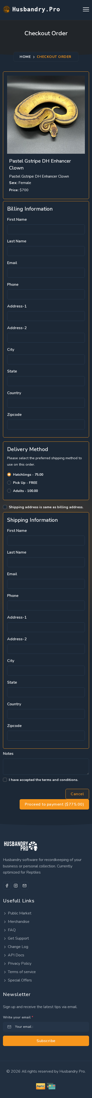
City (10, 349)
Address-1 (17, 306)
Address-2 (17, 328)
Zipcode (14, 414)
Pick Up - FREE (25, 482)
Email (12, 263)
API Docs (15, 955)
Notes (8, 753)
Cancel (77, 794)
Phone (12, 284)
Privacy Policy (19, 963)
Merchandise (18, 921)
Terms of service (21, 972)
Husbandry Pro (72, 1071)
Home (25, 56)
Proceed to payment (54, 804)
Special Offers (19, 980)
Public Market (19, 913)
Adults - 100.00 (25, 491)
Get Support (18, 938)
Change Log (17, 946)
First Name (17, 219)
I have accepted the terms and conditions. (43, 779)
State (12, 371)
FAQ (11, 930)
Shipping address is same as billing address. (46, 507)
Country (14, 393)
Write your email (18, 1017)
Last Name (16, 241)
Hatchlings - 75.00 (28, 474)
